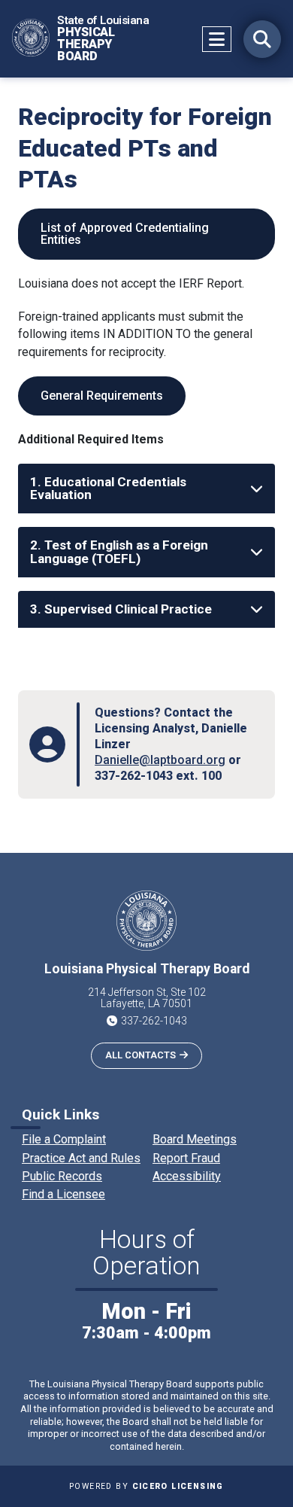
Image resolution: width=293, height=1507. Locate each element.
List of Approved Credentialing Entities (125, 234)
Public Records (62, 1176)
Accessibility (187, 1176)
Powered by (146, 1486)
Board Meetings (195, 1139)
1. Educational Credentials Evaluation (108, 488)
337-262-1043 (154, 1021)
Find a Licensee (63, 1194)
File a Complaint (64, 1139)
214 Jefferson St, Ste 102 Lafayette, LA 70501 (147, 998)
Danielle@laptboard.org (160, 760)
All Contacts (140, 1055)
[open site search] (262, 39)
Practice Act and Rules (81, 1158)
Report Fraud (186, 1158)
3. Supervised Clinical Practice (121, 608)
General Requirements (102, 395)
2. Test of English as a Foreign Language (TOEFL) (119, 551)
